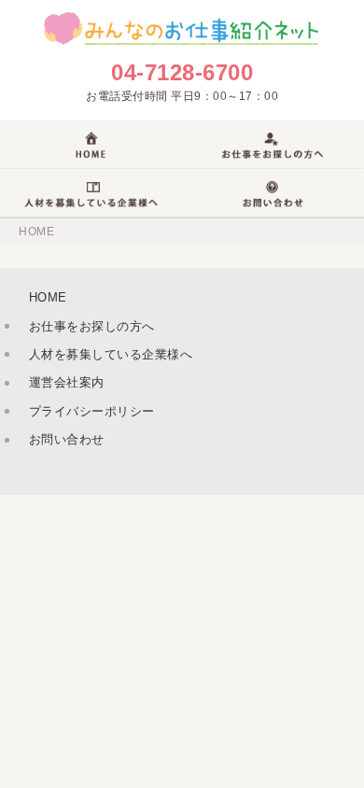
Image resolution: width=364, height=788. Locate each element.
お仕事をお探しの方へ (92, 326)
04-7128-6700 (182, 72)
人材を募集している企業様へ (111, 354)
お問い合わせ (67, 439)
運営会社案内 (67, 382)
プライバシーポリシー (92, 411)
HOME (36, 231)
